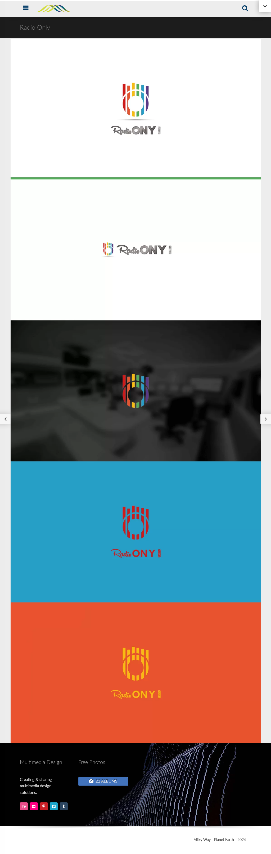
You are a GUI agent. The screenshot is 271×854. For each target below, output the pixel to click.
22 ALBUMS (106, 781)
